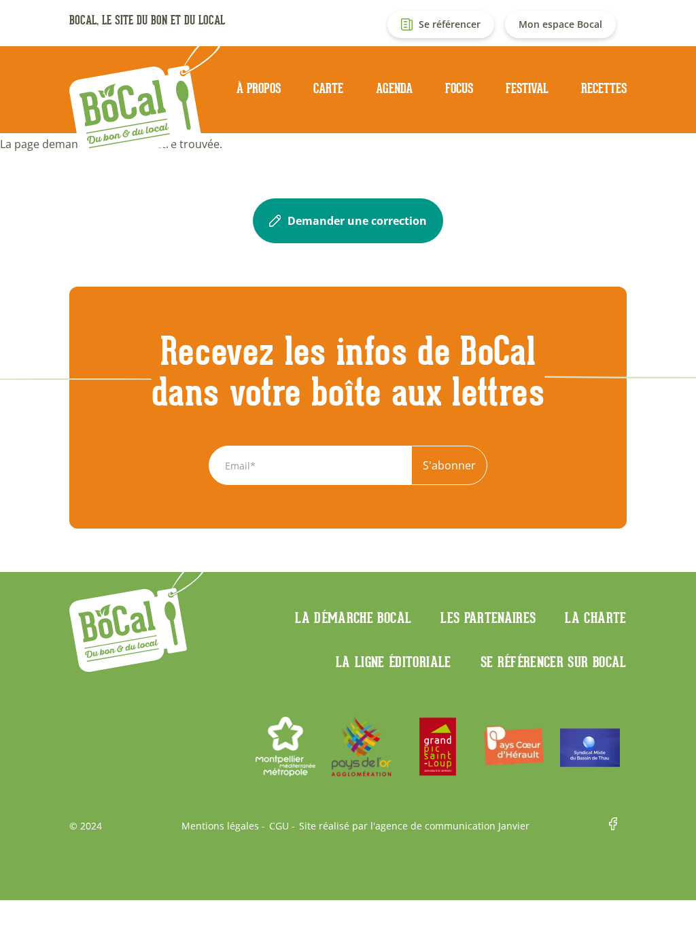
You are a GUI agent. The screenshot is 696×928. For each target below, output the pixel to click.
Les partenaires (488, 617)
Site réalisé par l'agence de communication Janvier (414, 826)
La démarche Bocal (353, 617)
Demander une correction (357, 220)
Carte (328, 88)
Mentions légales (220, 826)
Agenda (394, 88)
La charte (595, 617)
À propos (259, 88)
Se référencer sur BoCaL (554, 661)
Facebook (618, 826)
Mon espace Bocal (560, 24)
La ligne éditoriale (393, 661)
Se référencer (450, 24)
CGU (279, 826)
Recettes (604, 88)
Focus (459, 88)
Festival (527, 88)
